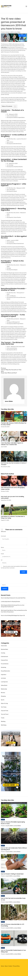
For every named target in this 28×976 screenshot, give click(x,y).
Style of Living (4, 703)
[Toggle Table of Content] (14, 106)
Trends (2, 717)
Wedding (3, 721)
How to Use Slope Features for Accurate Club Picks (13, 598)
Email (2, 553)
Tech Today (3, 707)
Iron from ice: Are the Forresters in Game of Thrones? (13, 463)
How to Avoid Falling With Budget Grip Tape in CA (13, 615)
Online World (4, 685)
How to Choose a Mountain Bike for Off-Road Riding (13, 925)
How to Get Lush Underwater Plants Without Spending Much (14, 848)
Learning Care (4, 681)
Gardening (3, 667)
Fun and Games (4, 663)
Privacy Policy (16, 966)
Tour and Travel (4, 714)
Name (2, 547)
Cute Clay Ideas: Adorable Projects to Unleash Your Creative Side (12, 443)
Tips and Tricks (4, 710)
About (6, 966)
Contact (10, 966)
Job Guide (3, 678)
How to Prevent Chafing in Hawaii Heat (12, 874)
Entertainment (4, 656)
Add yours (3, 531)
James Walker (17, 32)
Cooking (3, 653)
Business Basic (4, 649)
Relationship (4, 689)
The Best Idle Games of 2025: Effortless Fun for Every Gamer (13, 423)
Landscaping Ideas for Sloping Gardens (10, 601)
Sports (2, 699)
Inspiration (3, 674)
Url (1, 560)
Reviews (3, 692)
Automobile (4, 645)
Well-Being (3, 725)
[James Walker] (14, 388)
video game (4, 47)
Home (2, 966)
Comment (3, 536)
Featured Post (4, 660)
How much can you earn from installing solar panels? (12, 497)
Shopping (3, 696)
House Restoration (5, 671)
